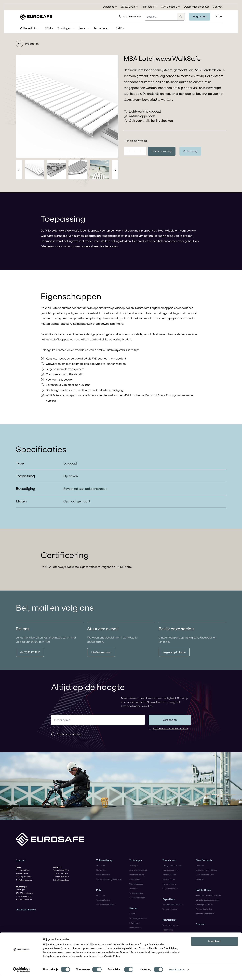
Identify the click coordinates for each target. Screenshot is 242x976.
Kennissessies (134, 879)
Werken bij (200, 879)
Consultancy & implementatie (207, 900)
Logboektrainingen (137, 898)
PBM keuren (134, 923)
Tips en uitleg (167, 930)
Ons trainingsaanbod (138, 870)
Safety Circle (128, 7)
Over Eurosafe (169, 7)
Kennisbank (147, 7)
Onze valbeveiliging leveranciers (109, 879)
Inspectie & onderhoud (205, 914)
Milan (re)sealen (135, 927)
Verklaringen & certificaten (206, 870)
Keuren (133, 908)
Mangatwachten (169, 875)
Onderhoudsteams (170, 888)
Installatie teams (169, 884)
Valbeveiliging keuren (138, 918)
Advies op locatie (103, 875)
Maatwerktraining (136, 875)
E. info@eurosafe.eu (24, 880)
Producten (32, 43)
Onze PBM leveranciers (105, 904)
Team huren (169, 860)
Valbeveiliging (104, 860)
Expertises (108, 7)
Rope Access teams (170, 870)
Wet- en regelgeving (170, 925)
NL (217, 16)
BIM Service (101, 870)
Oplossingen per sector (196, 7)
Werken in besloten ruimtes (173, 904)
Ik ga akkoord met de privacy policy (170, 728)
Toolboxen (133, 888)
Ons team (200, 865)
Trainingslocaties (136, 893)
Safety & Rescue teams (171, 865)
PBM (98, 890)
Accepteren (214, 941)
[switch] (97, 969)
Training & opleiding (204, 909)
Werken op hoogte (169, 909)
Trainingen (135, 860)
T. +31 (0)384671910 (23, 877)
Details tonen (176, 969)
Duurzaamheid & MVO (205, 875)
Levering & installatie (204, 904)
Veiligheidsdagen (136, 884)
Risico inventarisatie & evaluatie (208, 895)
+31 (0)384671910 (132, 16)
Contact (217, 7)
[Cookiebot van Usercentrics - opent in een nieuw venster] (21, 969)
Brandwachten (168, 879)
